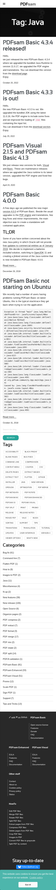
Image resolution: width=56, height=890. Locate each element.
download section (41, 126)
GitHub (41, 477)
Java (23, 482)
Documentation (37, 738)
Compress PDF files (17, 827)
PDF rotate (8, 648)
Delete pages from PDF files (21, 831)
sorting (9, 523)
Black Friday (31, 452)
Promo (6, 681)
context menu (12, 467)
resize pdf (11, 518)
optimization (26, 487)
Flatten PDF (9, 564)
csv (41, 467)
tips (36, 523)
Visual (46, 165)
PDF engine (25, 215)
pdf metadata (12, 492)
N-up (5, 592)
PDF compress (10, 620)
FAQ (32, 735)
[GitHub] (24, 718)
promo (35, 508)
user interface (27, 533)
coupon (29, 467)
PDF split (7, 653)
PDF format (8, 631)
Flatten (28, 477)
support (24, 523)
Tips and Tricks (10, 704)
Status (12, 794)
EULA (11, 755)
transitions (11, 528)
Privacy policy (15, 791)
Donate (34, 731)
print (23, 508)
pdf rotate (30, 492)
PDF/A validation (11, 659)
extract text (12, 477)
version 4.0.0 (9, 211)
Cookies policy (15, 788)
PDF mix (7, 642)
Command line (10, 558)
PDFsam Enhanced (33, 497)
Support (6, 698)
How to (6, 569)
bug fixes (28, 457)
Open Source (9, 608)
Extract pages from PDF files (21, 824)
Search (11, 438)
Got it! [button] (28, 885)
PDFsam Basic (12, 497)
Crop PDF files (15, 834)
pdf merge (43, 487)
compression (31, 462)
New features (9, 597)
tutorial (46, 528)
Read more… (9, 265)
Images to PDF (10, 575)
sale (24, 518)
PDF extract (8, 625)
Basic (10, 168)
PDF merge (8, 636)
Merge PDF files (16, 814)
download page (19, 73)
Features (34, 728)
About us (13, 785)
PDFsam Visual (29, 503)
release (10, 513)
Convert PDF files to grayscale (22, 841)
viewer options (13, 538)
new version (37, 482)
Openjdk (10, 487)
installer (10, 482)
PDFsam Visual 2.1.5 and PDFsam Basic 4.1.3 (25, 152)
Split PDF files (15, 821)
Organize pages (10, 614)
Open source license (39, 725)
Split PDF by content (18, 844)
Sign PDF (7, 693)
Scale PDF (8, 687)
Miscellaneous (10, 586)
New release (9, 603)
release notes (27, 513)
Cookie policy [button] (36, 877)
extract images (32, 472)
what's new (32, 538)
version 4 (45, 533)
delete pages (12, 472)
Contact (12, 781)
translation (29, 528)
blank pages (12, 457)
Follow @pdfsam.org (30, 867)
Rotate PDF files (16, 818)
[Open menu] (4, 4)
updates (10, 533)
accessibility (12, 452)
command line (12, 462)
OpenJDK (39, 252)
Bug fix (6, 552)
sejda (35, 518)
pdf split (10, 508)
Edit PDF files (15, 811)
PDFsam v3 (10, 503)
